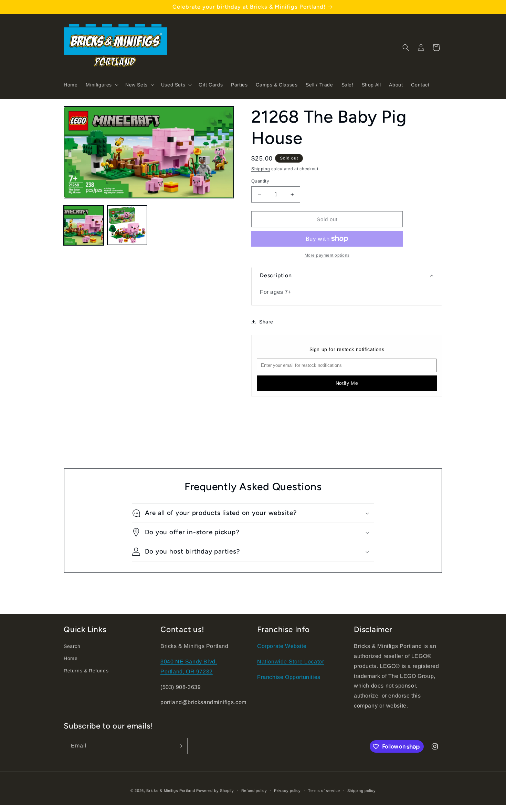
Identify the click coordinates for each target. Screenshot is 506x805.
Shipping (260, 168)
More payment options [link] (327, 255)
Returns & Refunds (86, 670)
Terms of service (324, 790)
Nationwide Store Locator (290, 661)
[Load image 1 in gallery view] (84, 225)
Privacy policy (287, 790)
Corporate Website (281, 646)
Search (72, 646)
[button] (101, 85)
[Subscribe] (179, 746)
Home (70, 658)
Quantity (260, 181)
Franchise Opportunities (288, 677)
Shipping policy (361, 790)
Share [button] (266, 321)
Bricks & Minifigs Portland (170, 790)
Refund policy (254, 790)
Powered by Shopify (215, 790)
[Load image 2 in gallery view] (127, 225)
